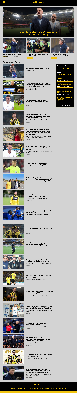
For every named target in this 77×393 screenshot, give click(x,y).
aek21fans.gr (38, 384)
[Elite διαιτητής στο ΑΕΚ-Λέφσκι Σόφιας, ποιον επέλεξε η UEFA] (13, 166)
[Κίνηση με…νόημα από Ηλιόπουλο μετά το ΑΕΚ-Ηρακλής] (38, 45)
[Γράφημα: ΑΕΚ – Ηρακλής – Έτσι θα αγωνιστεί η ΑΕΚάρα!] (13, 325)
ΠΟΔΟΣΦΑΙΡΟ (20, 5)
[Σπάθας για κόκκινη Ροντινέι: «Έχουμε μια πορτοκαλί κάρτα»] (13, 102)
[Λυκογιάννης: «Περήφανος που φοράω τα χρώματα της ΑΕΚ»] (13, 294)
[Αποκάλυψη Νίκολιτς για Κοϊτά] (14, 45)
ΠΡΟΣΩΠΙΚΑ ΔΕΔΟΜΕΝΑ (44, 388)
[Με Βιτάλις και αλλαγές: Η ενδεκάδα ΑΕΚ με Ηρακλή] (13, 278)
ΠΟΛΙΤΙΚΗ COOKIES (54, 388)
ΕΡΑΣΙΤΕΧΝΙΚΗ (37, 5)
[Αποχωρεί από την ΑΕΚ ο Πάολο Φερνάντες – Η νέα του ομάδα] (13, 197)
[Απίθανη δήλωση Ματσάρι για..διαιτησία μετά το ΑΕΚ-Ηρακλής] (62, 45)
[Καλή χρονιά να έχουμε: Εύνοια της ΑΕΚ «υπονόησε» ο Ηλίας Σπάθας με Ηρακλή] (13, 150)
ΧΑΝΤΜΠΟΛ (31, 5)
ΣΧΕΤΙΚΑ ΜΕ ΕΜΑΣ (62, 388)
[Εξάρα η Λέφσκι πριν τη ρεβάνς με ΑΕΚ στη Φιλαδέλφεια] (13, 213)
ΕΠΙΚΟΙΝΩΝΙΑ (57, 5)
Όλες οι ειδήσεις (65, 105)
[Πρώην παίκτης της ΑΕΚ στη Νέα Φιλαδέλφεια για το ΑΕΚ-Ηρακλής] (13, 262)
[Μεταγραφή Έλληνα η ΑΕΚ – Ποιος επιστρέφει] (13, 71)
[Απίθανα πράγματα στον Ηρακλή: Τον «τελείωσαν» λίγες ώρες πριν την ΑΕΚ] (13, 310)
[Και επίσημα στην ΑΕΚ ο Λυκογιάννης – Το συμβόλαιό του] (13, 357)
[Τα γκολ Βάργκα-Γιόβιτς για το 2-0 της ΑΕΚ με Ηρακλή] (13, 231)
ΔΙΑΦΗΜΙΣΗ (50, 5)
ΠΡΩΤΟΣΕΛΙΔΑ (44, 5)
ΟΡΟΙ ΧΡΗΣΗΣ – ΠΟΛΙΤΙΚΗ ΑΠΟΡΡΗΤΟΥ (30, 388)
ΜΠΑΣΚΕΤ (26, 5)
